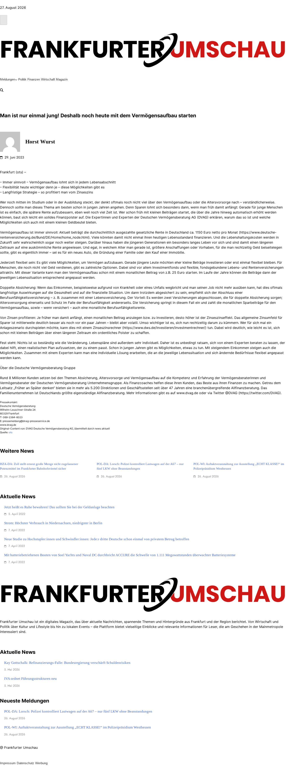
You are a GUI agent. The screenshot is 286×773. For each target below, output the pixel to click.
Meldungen (7, 79)
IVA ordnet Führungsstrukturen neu (30, 679)
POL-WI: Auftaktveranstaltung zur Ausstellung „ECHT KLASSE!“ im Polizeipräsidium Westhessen (77, 727)
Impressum (8, 763)
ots (10, 432)
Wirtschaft (48, 79)
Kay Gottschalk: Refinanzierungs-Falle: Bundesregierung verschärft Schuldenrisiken (67, 663)
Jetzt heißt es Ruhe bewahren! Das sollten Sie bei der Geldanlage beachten (59, 507)
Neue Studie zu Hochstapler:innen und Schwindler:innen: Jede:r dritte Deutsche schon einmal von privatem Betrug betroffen (96, 539)
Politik (22, 79)
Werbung (41, 763)
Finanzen (33, 79)
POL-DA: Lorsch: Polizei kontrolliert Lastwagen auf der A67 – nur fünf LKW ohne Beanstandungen (78, 711)
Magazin (62, 79)
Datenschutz (25, 763)
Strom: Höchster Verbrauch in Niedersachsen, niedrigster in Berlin (53, 523)
